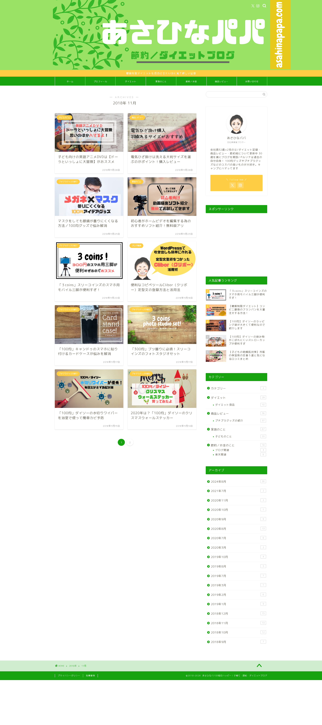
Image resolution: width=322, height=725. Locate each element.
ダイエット (130, 81)
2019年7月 (237, 576)
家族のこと (161, 81)
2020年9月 (237, 519)
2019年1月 (237, 604)
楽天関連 (239, 454)
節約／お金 (191, 81)
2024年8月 (238, 482)
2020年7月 (237, 538)
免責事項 (90, 675)
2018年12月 (238, 614)
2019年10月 (237, 557)
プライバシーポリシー (69, 675)
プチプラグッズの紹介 (240, 420)
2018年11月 (238, 623)
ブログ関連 (239, 450)
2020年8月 (238, 529)
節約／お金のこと (238, 445)
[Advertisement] (236, 241)
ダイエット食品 (240, 404)
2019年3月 (237, 585)
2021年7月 (237, 491)
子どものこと (240, 436)
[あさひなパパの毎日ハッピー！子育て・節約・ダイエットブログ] (172, 68)
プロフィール (100, 81)
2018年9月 (237, 642)
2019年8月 (237, 566)
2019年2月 (237, 595)
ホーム (70, 81)
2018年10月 (238, 632)
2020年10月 (237, 510)
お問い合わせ (252, 81)
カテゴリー (237, 388)
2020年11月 (237, 500)
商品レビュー (221, 81)
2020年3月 (237, 548)
